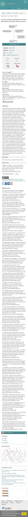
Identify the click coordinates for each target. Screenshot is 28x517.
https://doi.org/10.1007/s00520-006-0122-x (11, 288)
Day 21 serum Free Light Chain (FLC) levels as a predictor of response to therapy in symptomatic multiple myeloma (13, 477)
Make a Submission (8, 432)
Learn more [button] (13, 515)
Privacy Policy (4, 502)
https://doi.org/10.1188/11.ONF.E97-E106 (11, 322)
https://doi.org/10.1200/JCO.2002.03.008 (11, 222)
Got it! (24, 513)
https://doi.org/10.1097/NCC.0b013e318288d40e (12, 230)
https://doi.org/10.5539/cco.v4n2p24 (10, 248)
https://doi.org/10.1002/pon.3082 (11, 330)
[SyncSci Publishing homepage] (2, 4)
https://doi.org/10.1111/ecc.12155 (11, 348)
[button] (3, 183)
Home (3, 13)
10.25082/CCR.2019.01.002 (12, 55)
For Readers (4, 438)
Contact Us (16, 502)
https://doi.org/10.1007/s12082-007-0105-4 (11, 206)
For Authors (4, 440)
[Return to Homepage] (14, 506)
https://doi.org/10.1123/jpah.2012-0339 (10, 357)
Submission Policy (16, 501)
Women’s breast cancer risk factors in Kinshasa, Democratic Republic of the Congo (12, 480)
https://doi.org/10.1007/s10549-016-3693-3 (11, 373)
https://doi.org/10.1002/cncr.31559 (9, 419)
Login (25, 8)
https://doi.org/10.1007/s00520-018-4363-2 (11, 200)
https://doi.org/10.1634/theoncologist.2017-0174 (12, 383)
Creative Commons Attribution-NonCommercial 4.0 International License (13, 180)
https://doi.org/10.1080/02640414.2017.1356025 (12, 429)
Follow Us (21, 502)
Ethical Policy (8, 501)
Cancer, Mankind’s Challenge (10, 473)
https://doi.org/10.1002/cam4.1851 (12, 400)
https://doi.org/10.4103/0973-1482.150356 (11, 256)
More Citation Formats (8, 173)
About (3, 501)
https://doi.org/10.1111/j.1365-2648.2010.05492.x (13, 314)
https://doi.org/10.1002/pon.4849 (9, 410)
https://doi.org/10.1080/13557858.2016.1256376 (12, 240)
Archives (8, 13)
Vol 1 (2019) (15, 13)
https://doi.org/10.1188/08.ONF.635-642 (10, 304)
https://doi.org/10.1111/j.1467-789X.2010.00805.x (10, 213)
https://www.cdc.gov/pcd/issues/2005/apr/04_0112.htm (13, 271)
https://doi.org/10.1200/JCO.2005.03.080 (13, 263)
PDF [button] (13, 44)
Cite (17, 173)
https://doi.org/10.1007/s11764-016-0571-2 (11, 392)
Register (19, 8)
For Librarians (5, 442)
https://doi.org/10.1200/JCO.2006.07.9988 (11, 280)
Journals (10, 502)
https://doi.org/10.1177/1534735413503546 (11, 340)
